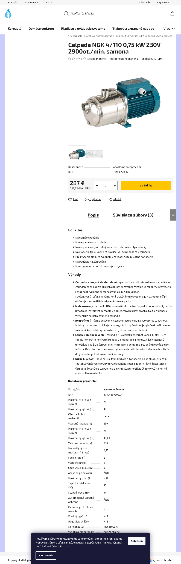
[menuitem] (15, 28)
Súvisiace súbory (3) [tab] (133, 214)
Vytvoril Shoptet (163, 560)
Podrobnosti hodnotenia (124, 59)
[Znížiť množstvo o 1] (97, 185)
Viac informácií (61, 546)
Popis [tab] (93, 214)
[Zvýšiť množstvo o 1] (114, 185)
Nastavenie (46, 555)
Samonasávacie (114, 389)
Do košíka (146, 186)
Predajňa (12, 2)
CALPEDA (156, 59)
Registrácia (163, 2)
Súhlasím (137, 541)
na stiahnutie (32, 2)
